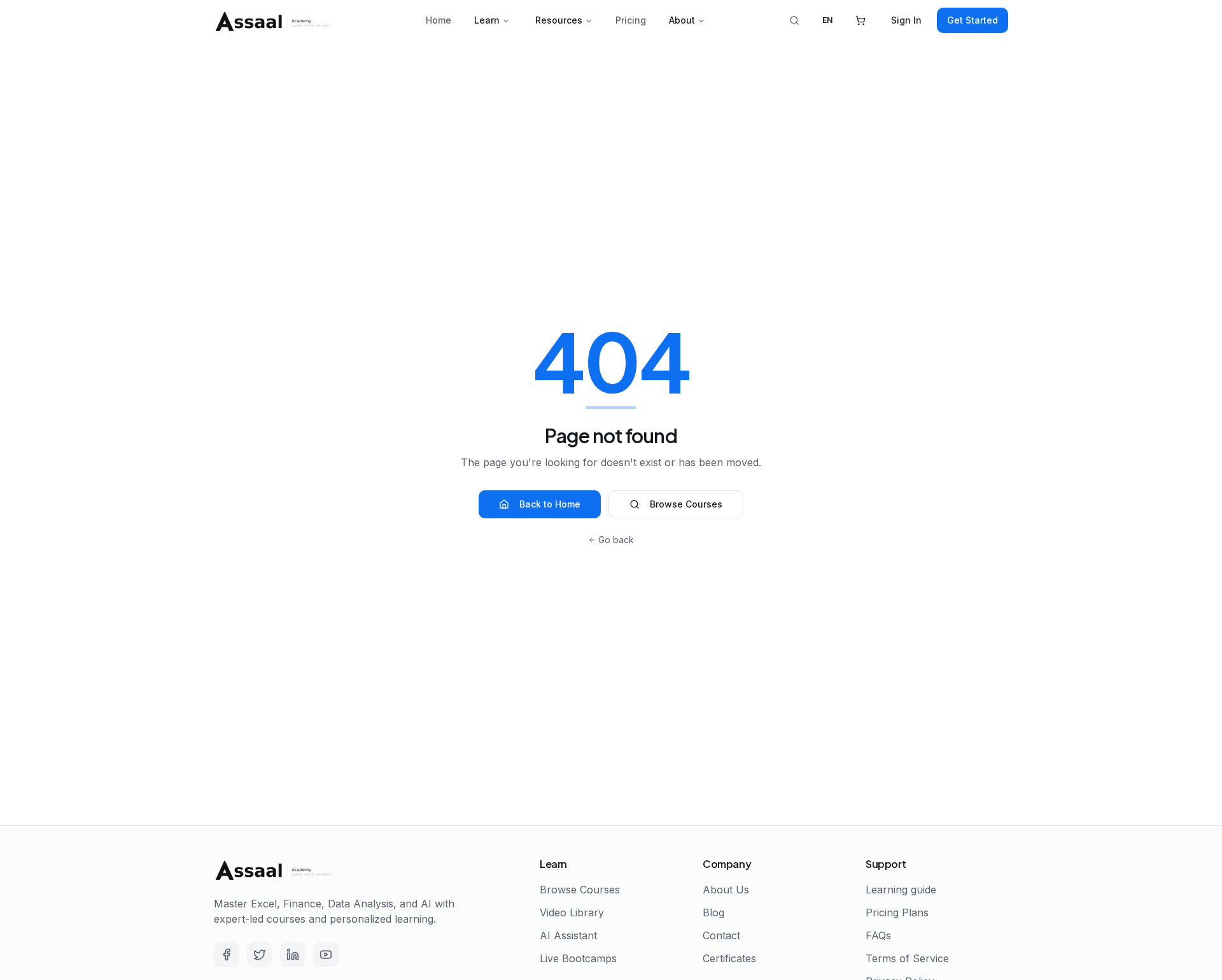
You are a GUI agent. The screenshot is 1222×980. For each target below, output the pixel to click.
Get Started (972, 20)
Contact (721, 935)
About (682, 20)
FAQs (878, 935)
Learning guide (901, 889)
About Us (726, 889)
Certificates (729, 958)
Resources (558, 20)
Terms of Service (907, 958)
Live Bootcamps (578, 958)
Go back (616, 539)
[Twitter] (259, 954)
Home (438, 20)
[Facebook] (226, 954)
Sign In (906, 20)
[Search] (794, 20)
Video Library (572, 912)
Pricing (630, 20)
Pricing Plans (897, 912)
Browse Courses (686, 504)
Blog (713, 912)
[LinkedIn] (293, 954)
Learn (487, 20)
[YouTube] (326, 954)
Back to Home (549, 504)
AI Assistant (568, 935)
